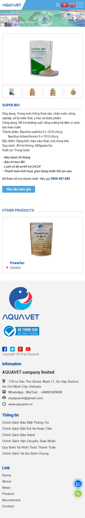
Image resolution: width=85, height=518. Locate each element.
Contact (8, 506)
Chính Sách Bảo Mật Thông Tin (25, 423)
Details (15, 268)
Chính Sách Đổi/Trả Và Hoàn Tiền (27, 429)
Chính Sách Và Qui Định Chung (25, 453)
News (6, 488)
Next (74, 18)
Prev (10, 18)
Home (6, 475)
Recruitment (11, 500)
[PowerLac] (42, 239)
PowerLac (17, 263)
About (6, 481)
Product (8, 494)
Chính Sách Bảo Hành (18, 435)
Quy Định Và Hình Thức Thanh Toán (29, 447)
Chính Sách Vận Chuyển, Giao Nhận (29, 441)
